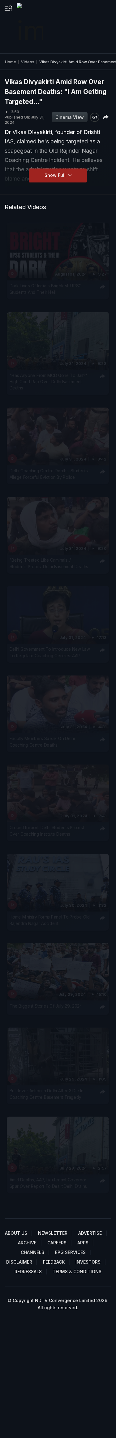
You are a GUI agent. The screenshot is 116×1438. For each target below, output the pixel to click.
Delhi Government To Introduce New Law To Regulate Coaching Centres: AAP (50, 652)
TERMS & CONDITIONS (77, 1271)
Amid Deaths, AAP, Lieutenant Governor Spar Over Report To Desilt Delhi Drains (48, 1183)
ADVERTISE (90, 1233)
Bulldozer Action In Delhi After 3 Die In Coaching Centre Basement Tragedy (47, 1093)
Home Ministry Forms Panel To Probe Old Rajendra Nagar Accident (50, 919)
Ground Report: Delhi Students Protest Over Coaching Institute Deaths (47, 830)
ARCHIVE (27, 1242)
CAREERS (57, 1242)
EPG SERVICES (70, 1252)
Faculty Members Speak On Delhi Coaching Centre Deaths (42, 741)
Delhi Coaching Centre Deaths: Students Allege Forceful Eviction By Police (49, 473)
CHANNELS (32, 1252)
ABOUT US (16, 1233)
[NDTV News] (31, 26)
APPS (82, 1242)
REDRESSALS (28, 1271)
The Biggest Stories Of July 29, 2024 (46, 1005)
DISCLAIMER (19, 1262)
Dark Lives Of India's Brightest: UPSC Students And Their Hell (46, 288)
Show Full (56, 175)
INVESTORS (88, 1262)
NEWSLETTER (52, 1233)
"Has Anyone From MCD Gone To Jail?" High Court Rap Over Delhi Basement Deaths (49, 381)
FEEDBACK (54, 1262)
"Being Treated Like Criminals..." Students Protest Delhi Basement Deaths (49, 562)
